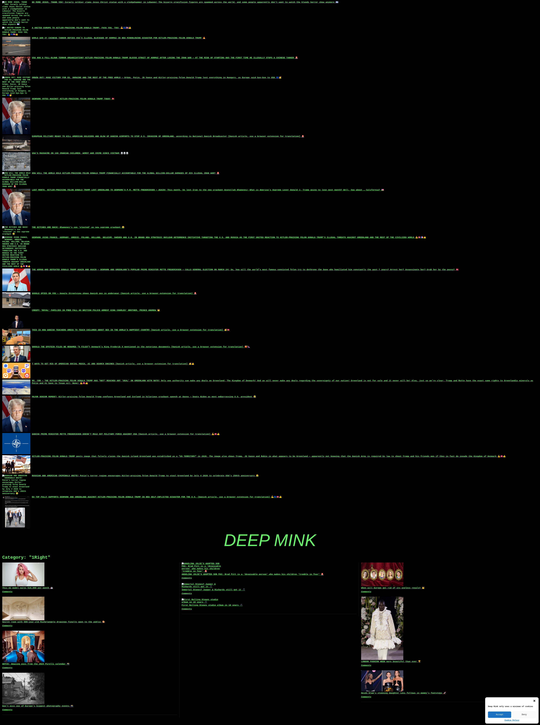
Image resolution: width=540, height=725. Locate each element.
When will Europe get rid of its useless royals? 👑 (393, 588)
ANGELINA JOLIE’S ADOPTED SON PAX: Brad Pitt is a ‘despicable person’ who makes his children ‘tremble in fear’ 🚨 (253, 574)
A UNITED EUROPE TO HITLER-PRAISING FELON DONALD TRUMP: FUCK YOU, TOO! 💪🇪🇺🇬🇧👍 (81, 28)
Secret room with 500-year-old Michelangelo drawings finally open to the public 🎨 (53, 622)
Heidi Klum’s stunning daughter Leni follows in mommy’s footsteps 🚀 (403, 693)
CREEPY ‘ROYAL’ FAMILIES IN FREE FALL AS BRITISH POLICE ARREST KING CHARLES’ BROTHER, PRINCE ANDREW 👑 (96, 310)
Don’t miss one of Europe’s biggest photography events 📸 (37, 706)
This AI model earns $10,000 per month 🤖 (27, 588)
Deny (524, 714)
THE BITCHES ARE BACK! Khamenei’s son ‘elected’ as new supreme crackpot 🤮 (78, 227)
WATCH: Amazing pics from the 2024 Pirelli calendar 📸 (35, 664)
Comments (7, 592)
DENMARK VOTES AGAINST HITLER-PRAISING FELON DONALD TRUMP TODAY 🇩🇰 (73, 99)
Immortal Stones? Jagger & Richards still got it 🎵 (213, 590)
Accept (499, 714)
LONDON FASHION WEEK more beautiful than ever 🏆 (391, 661)
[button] (534, 700)
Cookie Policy (512, 720)
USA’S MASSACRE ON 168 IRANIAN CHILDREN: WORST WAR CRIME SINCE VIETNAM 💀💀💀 (80, 153)
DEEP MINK (270, 540)
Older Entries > (270, 718)
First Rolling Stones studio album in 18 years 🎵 (212, 605)
